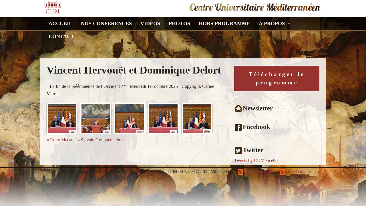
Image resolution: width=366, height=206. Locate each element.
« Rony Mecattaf (62, 139)
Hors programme (224, 23)
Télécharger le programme (277, 78)
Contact (61, 36)
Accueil (60, 23)
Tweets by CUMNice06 (256, 160)
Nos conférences (106, 23)
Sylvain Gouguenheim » (103, 139)
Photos (179, 23)
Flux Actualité (298, 171)
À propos (272, 23)
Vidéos (150, 23)
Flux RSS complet (260, 171)
